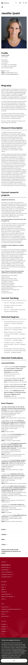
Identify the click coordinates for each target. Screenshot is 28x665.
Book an (4, 616)
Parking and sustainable (10, 609)
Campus (4, 607)
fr (16, 2)
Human (5, 594)
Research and (7, 596)
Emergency (6, 574)
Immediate (6, 576)
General (5, 567)
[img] (5, 3)
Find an (4, 569)
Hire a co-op (6, 572)
